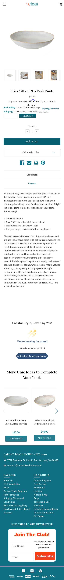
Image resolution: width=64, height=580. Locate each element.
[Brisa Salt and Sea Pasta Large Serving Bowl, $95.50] (16, 400)
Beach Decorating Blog (15, 505)
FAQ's (6, 487)
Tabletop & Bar (41, 501)
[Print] (36, 162)
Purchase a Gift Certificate (17, 508)
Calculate (27, 115)
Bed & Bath (39, 487)
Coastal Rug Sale (42, 480)
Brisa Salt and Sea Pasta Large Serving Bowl (16, 424)
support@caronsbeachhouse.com (24, 465)
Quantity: (32, 126)
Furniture (38, 505)
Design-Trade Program (15, 491)
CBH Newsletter (12, 483)
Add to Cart (16, 438)
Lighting (38, 491)
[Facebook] (22, 162)
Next (56, 410)
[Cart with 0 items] (61, 4)
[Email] (29, 162)
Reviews (32, 183)
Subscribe (45, 556)
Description (32, 174)
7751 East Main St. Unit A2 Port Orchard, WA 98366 (32, 460)
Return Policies (11, 494)
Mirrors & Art (40, 494)
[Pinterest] (43, 162)
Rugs (36, 498)
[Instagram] (32, 570)
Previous (4, 410)
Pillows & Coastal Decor (46, 508)
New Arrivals (40, 483)
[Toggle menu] (4, 4)
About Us (8, 480)
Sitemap (8, 512)
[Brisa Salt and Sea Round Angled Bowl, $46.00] (44, 400)
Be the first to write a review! (32, 356)
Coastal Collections (44, 512)
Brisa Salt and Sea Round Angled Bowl (44, 422)
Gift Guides (39, 516)
